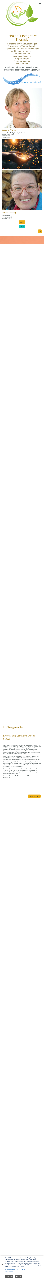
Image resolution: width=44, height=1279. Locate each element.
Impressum (24, 1269)
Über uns (22, 222)
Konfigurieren (9, 1272)
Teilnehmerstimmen (34, 796)
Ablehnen (18, 1276)
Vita (40, 231)
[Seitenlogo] (22, 14)
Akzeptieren (9, 1276)
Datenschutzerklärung (11, 1269)
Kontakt (22, 226)
